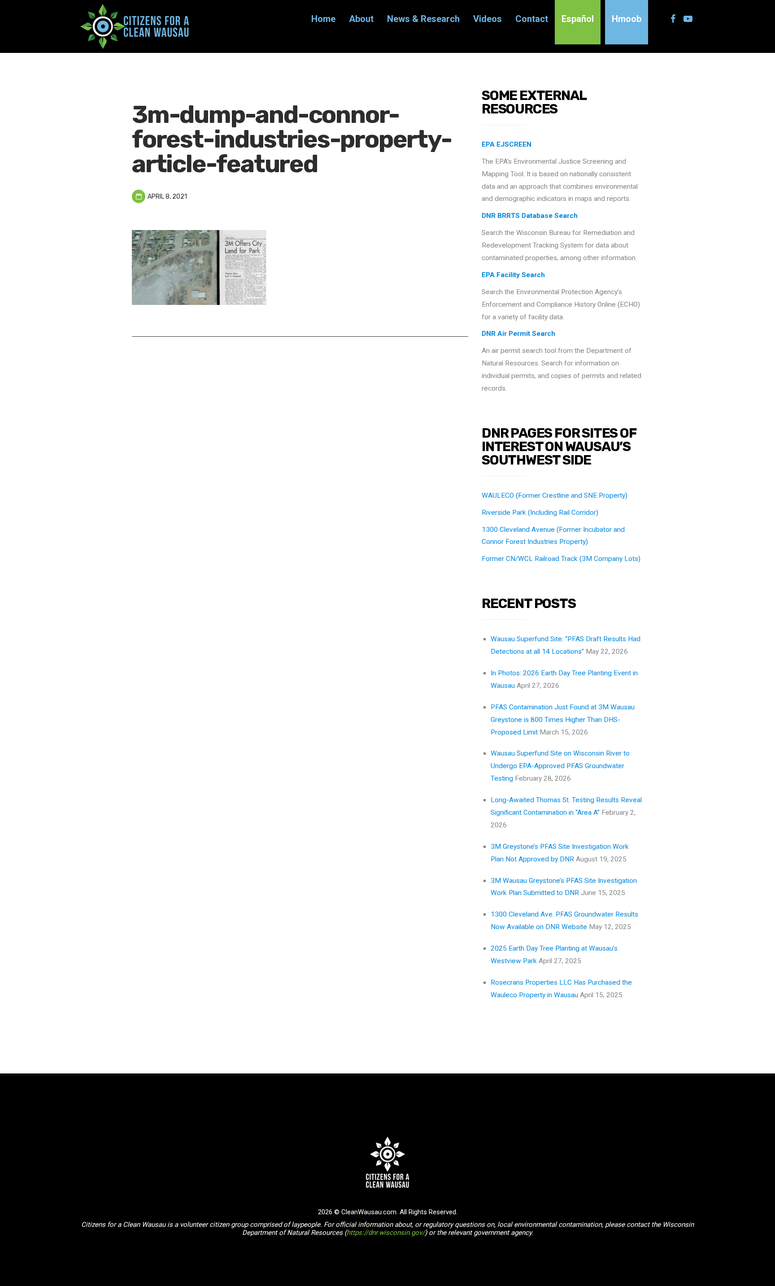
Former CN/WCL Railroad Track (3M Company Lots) (561, 559)
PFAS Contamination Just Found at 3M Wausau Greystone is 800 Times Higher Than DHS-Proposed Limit (563, 719)
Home (323, 18)
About (361, 18)
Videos (487, 18)
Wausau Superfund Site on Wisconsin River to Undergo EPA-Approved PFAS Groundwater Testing (560, 765)
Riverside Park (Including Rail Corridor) (540, 512)
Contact (531, 18)
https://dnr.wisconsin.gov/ (386, 1233)
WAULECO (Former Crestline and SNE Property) (554, 495)
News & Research (423, 18)
